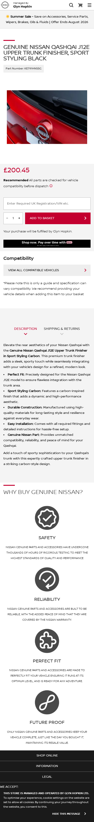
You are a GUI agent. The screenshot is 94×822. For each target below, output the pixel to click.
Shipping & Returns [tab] (62, 329)
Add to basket (42, 218)
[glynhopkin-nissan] (5, 5)
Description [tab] (25, 329)
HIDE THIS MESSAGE (66, 814)
